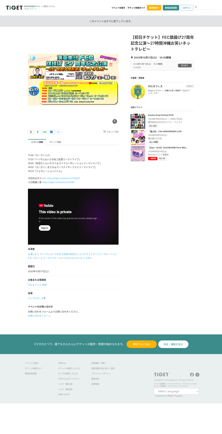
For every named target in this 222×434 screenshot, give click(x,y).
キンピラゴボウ (84, 258)
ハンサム (45, 254)
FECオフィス (34, 284)
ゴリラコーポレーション (105, 254)
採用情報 (95, 384)
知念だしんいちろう (80, 254)
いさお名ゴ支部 (60, 254)
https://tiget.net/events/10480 (58, 182)
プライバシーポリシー (101, 373)
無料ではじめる (141, 344)
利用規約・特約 (98, 363)
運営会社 (95, 379)
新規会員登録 (171, 8)
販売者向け (154, 8)
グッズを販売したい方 (68, 373)
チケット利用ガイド (136, 8)
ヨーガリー (35, 258)
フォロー (190, 86)
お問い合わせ (64, 394)
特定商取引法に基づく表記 (103, 368)
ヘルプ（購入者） (66, 384)
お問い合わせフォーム (39, 315)
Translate (177, 395)
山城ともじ (33, 254)
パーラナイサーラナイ (54, 258)
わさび (70, 258)
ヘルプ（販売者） (66, 389)
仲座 (44, 284)
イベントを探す (118, 8)
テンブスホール (36, 298)
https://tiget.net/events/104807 (63, 178)
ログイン (187, 8)
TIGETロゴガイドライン (68, 379)
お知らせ (62, 363)
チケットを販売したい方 (69, 368)
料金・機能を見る (173, 344)
